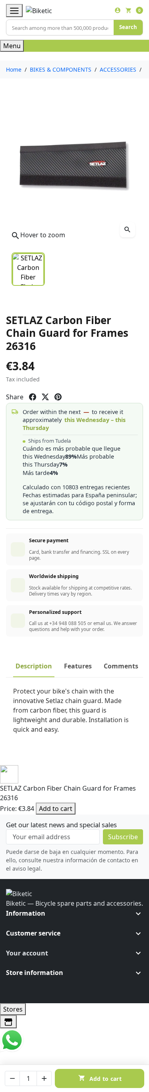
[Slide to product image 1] (28, 269)
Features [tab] (78, 666)
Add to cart (55, 808)
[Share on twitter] (45, 397)
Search (128, 27)
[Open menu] (14, 10)
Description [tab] (33, 666)
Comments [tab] (121, 666)
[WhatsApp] (12, 1039)
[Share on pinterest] (58, 397)
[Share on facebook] (33, 397)
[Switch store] (8, 1021)
